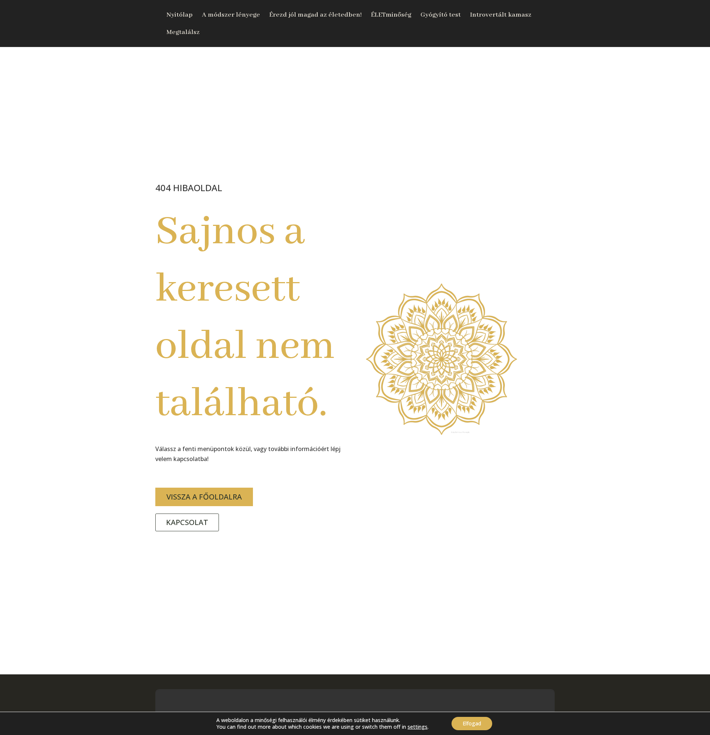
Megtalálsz (183, 33)
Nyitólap (179, 15)
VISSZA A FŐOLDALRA (204, 497)
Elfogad (472, 723)
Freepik (466, 432)
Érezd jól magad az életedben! (315, 15)
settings (417, 727)
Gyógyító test (440, 15)
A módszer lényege (231, 15)
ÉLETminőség (391, 15)
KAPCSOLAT (187, 522)
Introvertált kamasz (500, 15)
